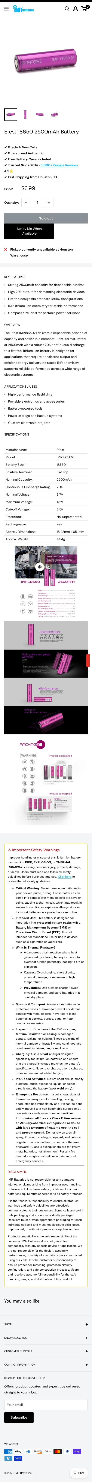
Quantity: (11, 203)
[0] (84, 8)
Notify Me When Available (29, 231)
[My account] (75, 8)
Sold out (46, 218)
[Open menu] (6, 8)
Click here (64, 876)
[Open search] (67, 8)
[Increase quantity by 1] (48, 202)
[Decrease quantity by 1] (26, 202)
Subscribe (19, 1417)
